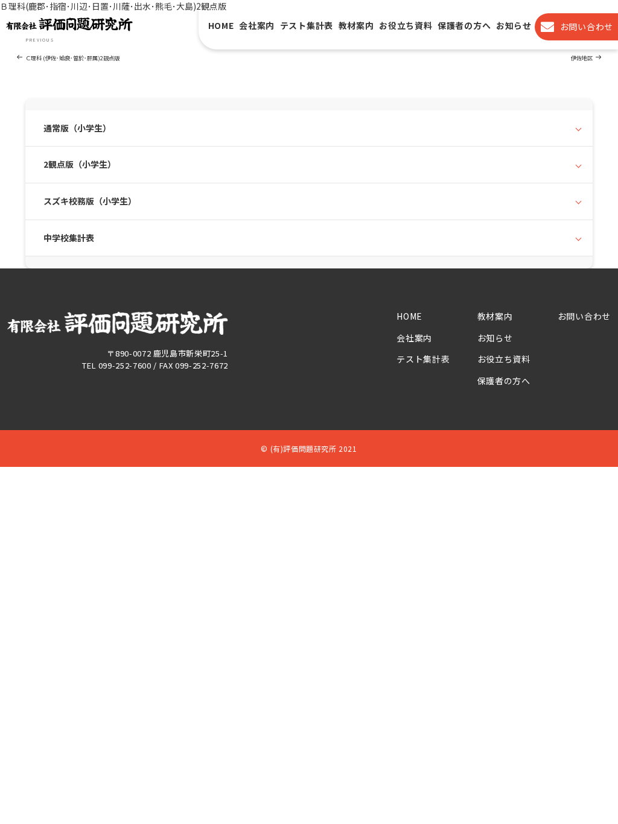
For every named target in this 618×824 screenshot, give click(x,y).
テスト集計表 (306, 26)
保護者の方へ (464, 26)
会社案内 (257, 26)
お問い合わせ (584, 316)
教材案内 (356, 26)
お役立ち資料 (405, 26)
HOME (221, 26)
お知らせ (514, 26)
